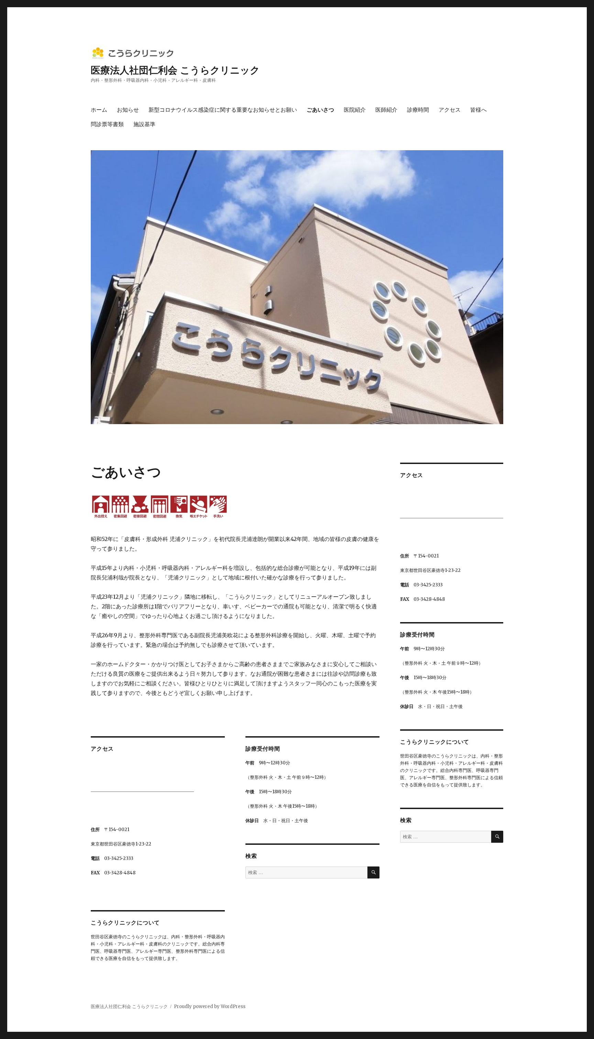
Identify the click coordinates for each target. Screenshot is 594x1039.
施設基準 (144, 124)
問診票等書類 (107, 124)
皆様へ (478, 109)
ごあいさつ (320, 109)
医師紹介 (386, 109)
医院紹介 (355, 109)
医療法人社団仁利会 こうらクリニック (175, 70)
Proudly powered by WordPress (209, 1006)
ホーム (99, 109)
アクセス (450, 109)
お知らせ (128, 109)
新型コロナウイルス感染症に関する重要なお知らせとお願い (222, 109)
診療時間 (418, 109)
